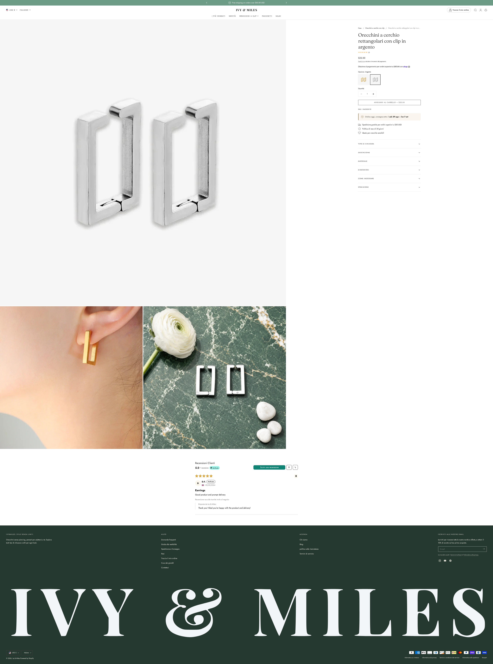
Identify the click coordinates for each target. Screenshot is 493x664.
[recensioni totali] (389, 52)
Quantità (361, 88)
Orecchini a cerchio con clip (374, 28)
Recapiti (484, 658)
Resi (162, 553)
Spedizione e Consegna (170, 549)
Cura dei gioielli (167, 563)
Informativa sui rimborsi (412, 658)
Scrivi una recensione (269, 467)
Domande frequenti (168, 539)
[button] (475, 10)
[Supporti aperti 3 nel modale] (281, 310)
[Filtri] (289, 467)
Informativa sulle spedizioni (470, 658)
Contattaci (165, 567)
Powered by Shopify (27, 658)
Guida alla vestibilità (169, 544)
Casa (359, 28)
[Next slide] (286, 3)
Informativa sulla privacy (471, 555)
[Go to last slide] (206, 3)
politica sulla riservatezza (309, 549)
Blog (301, 544)
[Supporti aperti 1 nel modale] (281, 24)
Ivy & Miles (16, 658)
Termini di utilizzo (456, 555)
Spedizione (361, 61)
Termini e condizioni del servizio (449, 658)
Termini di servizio (307, 553)
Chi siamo (303, 539)
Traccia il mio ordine (169, 558)
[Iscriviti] (484, 549)
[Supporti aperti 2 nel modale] (138, 310)
